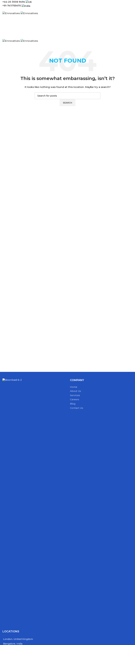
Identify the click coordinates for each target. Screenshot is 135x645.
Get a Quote (14, 29)
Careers (74, 399)
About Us (75, 391)
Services (75, 395)
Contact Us (76, 408)
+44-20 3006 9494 (14, 1)
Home (73, 386)
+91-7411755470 (12, 5)
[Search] (67, 22)
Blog (72, 403)
